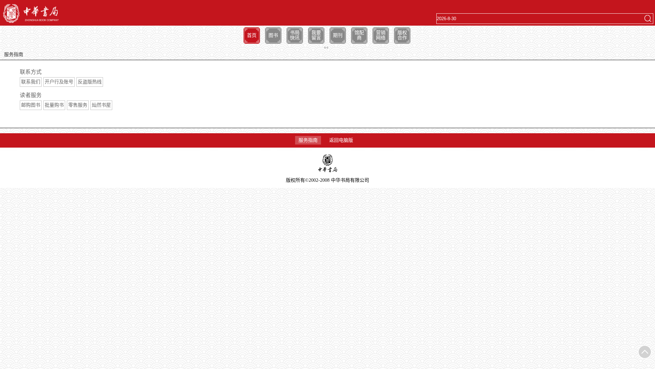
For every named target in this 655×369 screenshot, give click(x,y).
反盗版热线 (90, 81)
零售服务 (77, 105)
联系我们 (30, 81)
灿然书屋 (101, 105)
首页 (252, 35)
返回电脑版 (341, 140)
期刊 (338, 35)
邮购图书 (30, 105)
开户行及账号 (59, 81)
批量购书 (54, 105)
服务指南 (308, 140)
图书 (273, 35)
